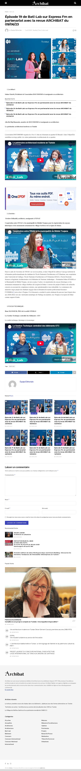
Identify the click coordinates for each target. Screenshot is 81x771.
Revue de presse (46, 733)
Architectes (9, 725)
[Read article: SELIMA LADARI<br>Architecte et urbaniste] (9, 534)
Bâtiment (8, 733)
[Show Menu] (6, 3)
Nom (7, 499)
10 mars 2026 (18, 537)
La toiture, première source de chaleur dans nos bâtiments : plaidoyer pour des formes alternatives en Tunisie (38, 703)
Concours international (12, 739)
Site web (45, 508)
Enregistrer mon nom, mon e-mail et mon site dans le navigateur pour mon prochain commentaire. (39, 517)
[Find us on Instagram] (10, 763)
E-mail (7, 508)
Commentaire (10, 475)
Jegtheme (42, 768)
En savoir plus (9, 689)
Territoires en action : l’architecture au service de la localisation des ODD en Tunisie (31, 707)
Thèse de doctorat (47, 739)
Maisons (44, 720)
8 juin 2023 (18, 557)
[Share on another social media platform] (74, 372)
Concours (8, 736)
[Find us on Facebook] (5, 763)
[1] (13, 292)
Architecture (9, 728)
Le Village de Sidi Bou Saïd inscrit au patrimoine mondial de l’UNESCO (26, 710)
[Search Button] (75, 3)
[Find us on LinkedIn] (8, 763)
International (9, 744)
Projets (43, 731)
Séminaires (45, 736)
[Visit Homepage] (40, 3)
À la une (8, 720)
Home (6, 11)
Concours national (11, 741)
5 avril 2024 (34, 456)
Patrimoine (45, 728)
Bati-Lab (12, 11)
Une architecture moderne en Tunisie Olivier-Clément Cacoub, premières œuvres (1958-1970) (41, 629)
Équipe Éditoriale (16, 30)
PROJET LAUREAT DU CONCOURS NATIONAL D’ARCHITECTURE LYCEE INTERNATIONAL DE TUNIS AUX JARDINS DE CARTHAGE (32, 652)
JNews (11, 768)
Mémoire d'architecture (49, 723)
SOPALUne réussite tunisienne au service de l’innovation (26, 636)
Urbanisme (45, 741)
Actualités (8, 723)
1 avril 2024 (28, 30)
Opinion (44, 725)
